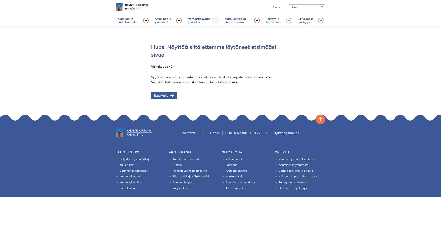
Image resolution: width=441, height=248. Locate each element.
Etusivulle (161, 95)
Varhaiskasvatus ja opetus (199, 20)
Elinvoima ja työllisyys (306, 20)
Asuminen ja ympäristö (163, 20)
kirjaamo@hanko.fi (286, 133)
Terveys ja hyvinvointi (273, 20)
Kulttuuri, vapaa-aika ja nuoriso (235, 20)
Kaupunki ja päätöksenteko (127, 20)
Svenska (278, 7)
